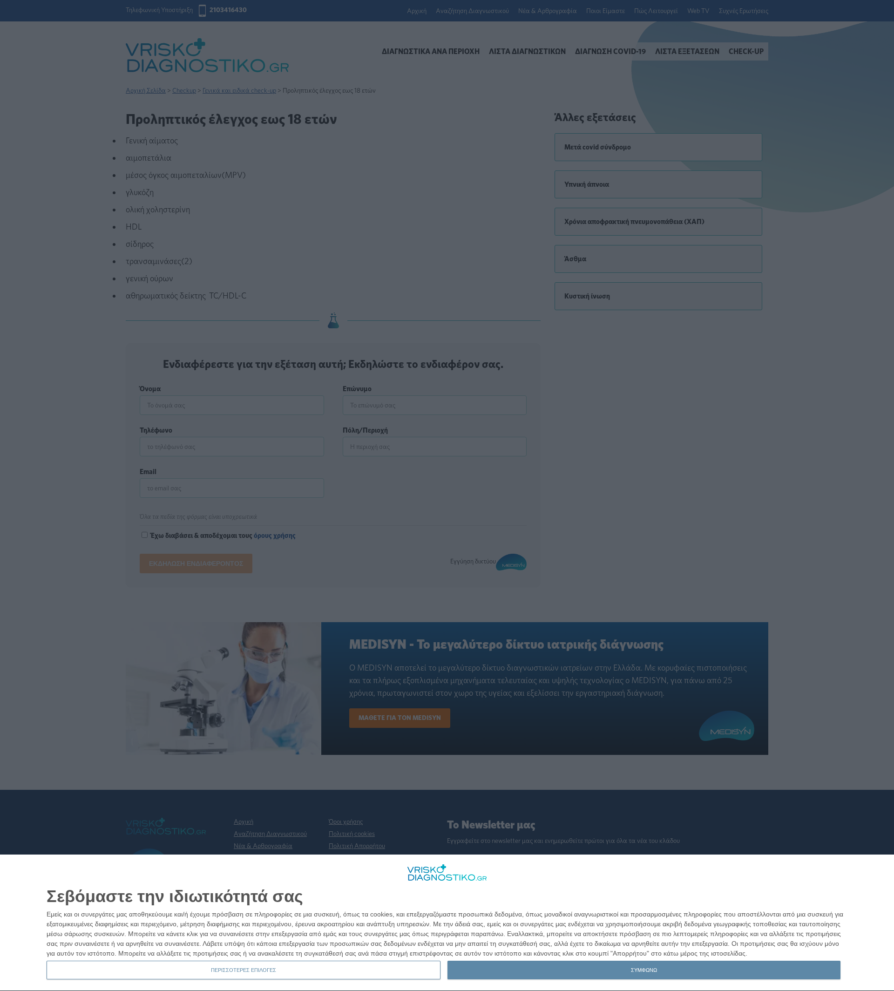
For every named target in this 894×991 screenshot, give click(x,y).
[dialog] (447, 923)
